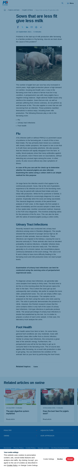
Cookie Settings (32, 465)
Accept (70, 459)
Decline (60, 459)
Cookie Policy (12, 465)
